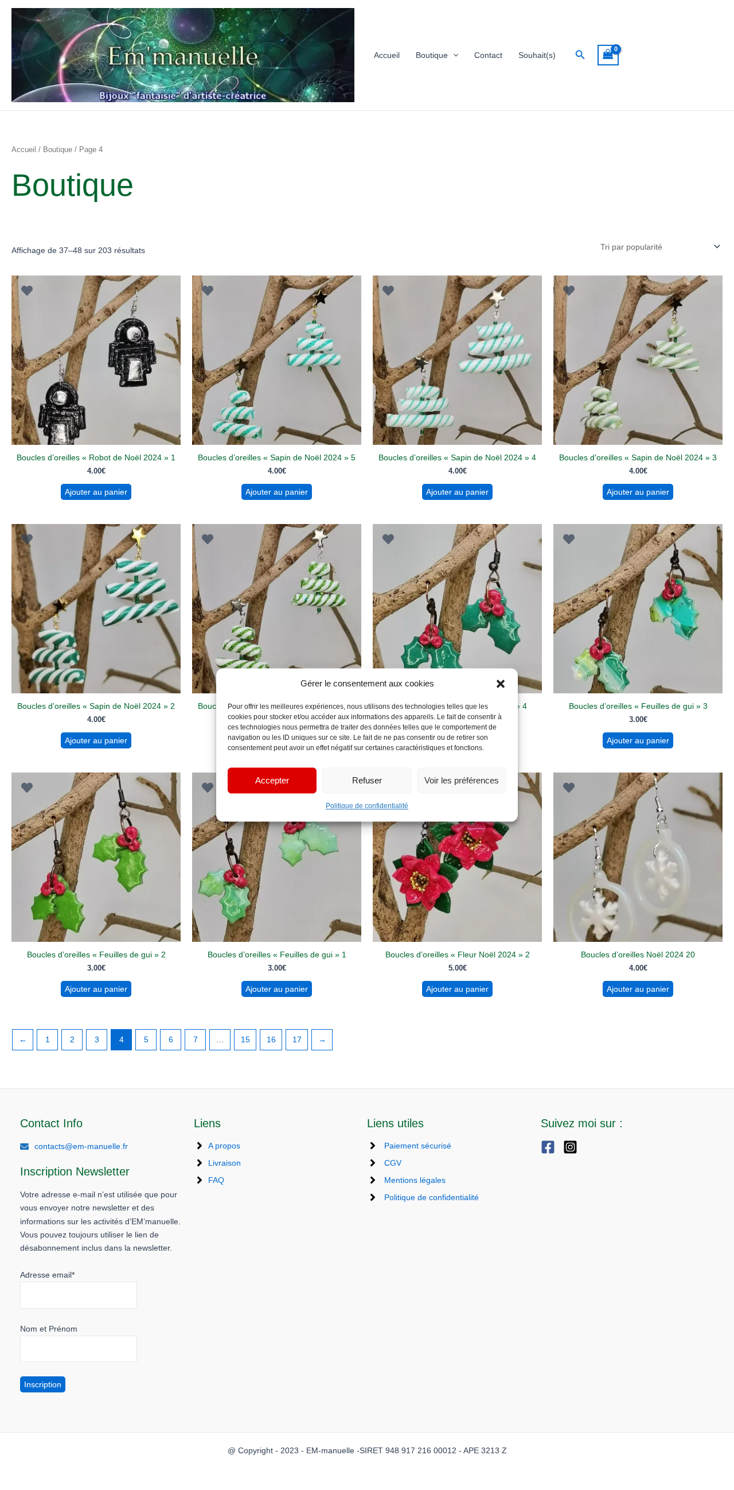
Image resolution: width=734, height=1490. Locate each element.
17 (297, 1039)
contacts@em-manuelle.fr (81, 1146)
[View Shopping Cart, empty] (608, 55)
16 (271, 1039)
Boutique (432, 55)
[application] (453, 55)
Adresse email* (47, 1274)
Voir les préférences (461, 780)
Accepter (272, 780)
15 (245, 1039)
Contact (488, 55)
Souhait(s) (537, 55)
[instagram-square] (573, 1147)
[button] (500, 683)
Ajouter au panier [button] (96, 491)
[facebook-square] (551, 1147)
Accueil (387, 55)
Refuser (367, 780)
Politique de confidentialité (367, 806)
